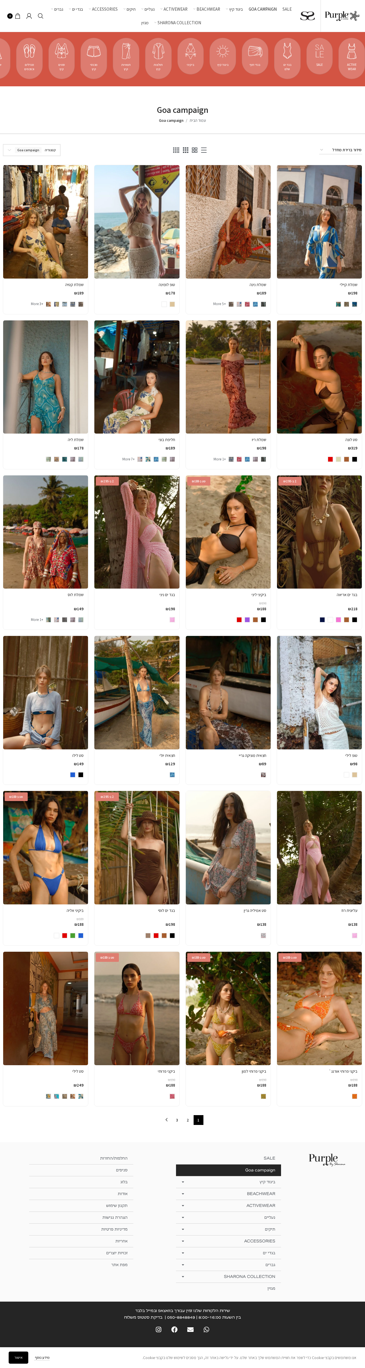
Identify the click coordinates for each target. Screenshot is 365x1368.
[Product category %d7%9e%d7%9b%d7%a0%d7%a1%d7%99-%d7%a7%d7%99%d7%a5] (93, 58)
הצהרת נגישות (115, 1217)
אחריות (121, 1241)
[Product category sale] (319, 56)
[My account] (29, 16)
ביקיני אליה (75, 910)
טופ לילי (351, 755)
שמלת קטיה (74, 284)
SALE (269, 1158)
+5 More (219, 303)
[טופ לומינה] (136, 221)
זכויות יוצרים (117, 1253)
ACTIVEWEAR (260, 1205)
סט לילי (78, 1071)
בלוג (124, 1181)
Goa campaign (260, 1170)
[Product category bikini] (190, 56)
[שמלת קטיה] (45, 221)
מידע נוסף (42, 1357)
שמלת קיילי (348, 284)
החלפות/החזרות (114, 1158)
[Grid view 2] (194, 150)
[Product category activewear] (351, 58)
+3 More (37, 303)
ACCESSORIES (259, 1241)
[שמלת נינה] (228, 221)
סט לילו (78, 755)
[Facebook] (174, 1330)
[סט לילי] (45, 1008)
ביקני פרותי (166, 1071)
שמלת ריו (259, 439)
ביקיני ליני (259, 594)
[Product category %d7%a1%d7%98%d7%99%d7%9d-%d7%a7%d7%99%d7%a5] (61, 58)
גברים (270, 1264)
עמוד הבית (198, 120)
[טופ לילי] (319, 692)
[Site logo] (342, 15)
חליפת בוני (167, 439)
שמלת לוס (76, 594)
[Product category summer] (222, 56)
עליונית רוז (349, 910)
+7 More (128, 459)
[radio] (354, 304)
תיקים (270, 1229)
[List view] (204, 150)
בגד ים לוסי (166, 910)
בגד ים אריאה (347, 594)
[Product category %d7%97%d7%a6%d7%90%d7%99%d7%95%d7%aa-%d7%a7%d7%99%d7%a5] (126, 58)
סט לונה (351, 439)
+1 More (220, 459)
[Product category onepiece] (287, 58)
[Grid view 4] (176, 150)
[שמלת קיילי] (319, 221)
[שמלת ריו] (228, 377)
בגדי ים (269, 1253)
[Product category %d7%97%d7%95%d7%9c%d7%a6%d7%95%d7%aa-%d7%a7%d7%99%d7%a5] (158, 58)
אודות (123, 1193)
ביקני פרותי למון (254, 1071)
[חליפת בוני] (136, 377)
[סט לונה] (319, 377)
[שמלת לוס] (45, 532)
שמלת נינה (258, 284)
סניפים (122, 1170)
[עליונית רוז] (319, 847)
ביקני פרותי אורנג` (343, 1071)
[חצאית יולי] (136, 692)
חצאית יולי (167, 755)
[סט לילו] (45, 692)
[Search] (40, 16)
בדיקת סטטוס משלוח (143, 1317)
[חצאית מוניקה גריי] (228, 692)
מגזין (271, 1288)
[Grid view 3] (185, 150)
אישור (18, 1357)
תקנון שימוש (117, 1205)
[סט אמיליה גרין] (228, 847)
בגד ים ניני (167, 594)
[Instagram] (159, 1330)
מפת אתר (119, 1264)
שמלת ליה (76, 439)
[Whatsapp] (206, 1330)
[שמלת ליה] (45, 377)
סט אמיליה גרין (255, 910)
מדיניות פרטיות (114, 1229)
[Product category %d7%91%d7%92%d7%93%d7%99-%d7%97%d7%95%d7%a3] (255, 56)
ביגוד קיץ (267, 1181)
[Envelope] (191, 1330)
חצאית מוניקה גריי (252, 755)
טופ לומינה (167, 284)
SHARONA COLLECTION (249, 1276)
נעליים (269, 1217)
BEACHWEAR (261, 1193)
